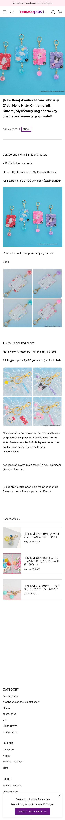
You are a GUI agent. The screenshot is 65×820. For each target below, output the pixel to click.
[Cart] (60, 12)
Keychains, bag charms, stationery (21, 701)
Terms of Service (12, 785)
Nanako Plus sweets (14, 761)
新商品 (26, 129)
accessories (9, 713)
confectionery (10, 696)
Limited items (10, 725)
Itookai (6, 755)
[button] (12, 12)
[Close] (60, 796)
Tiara (5, 767)
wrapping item (10, 732)
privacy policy (10, 791)
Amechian (8, 749)
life (4, 720)
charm (6, 708)
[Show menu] (4, 12)
